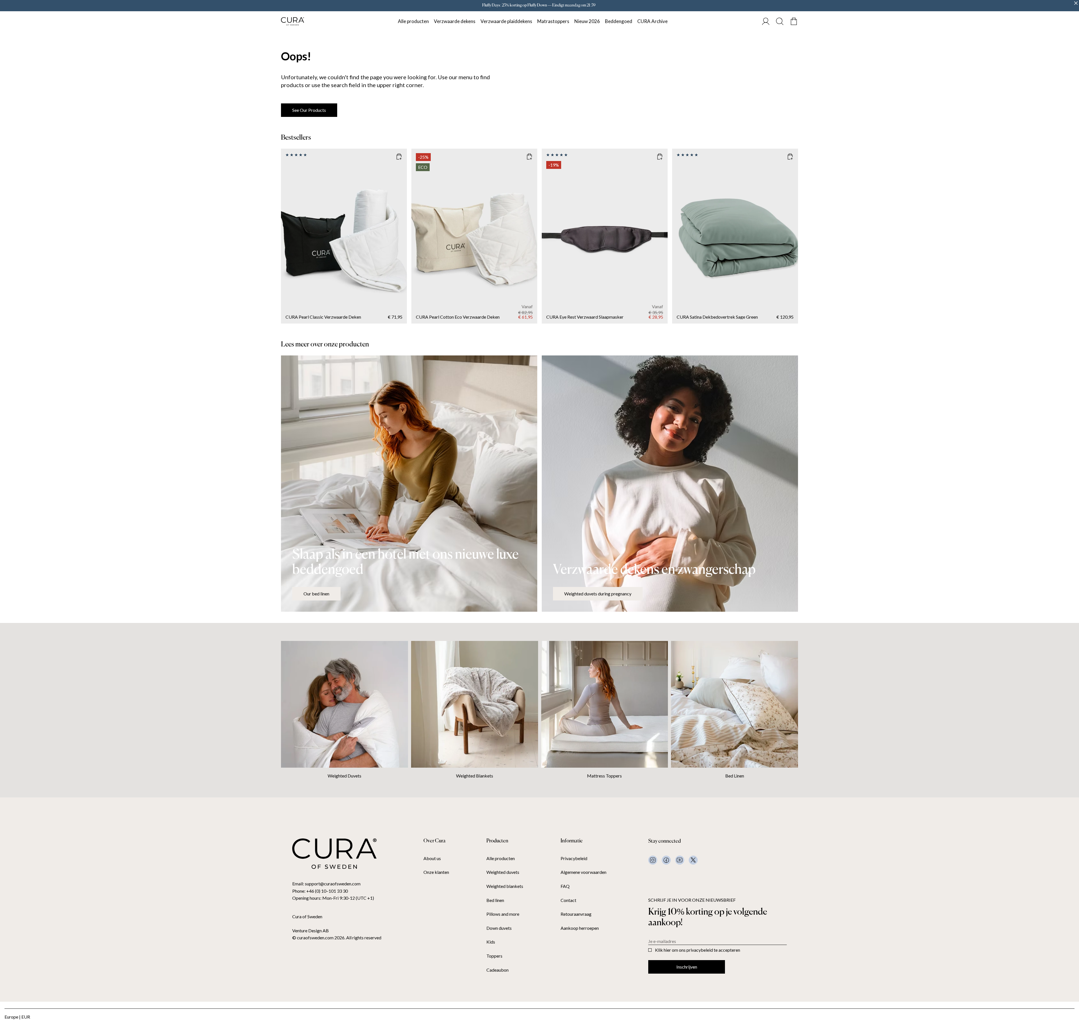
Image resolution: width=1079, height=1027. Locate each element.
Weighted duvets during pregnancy (597, 593)
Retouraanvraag (576, 914)
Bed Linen (734, 775)
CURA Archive (652, 21)
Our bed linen (316, 593)
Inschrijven (686, 966)
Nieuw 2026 (587, 21)
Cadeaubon (497, 970)
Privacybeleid (574, 858)
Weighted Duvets (344, 775)
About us (432, 858)
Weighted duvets (502, 872)
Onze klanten (436, 872)
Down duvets (499, 928)
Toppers (494, 956)
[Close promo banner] (1076, 3)
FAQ (565, 886)
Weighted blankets (504, 886)
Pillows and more (502, 914)
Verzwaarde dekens (454, 21)
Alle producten (413, 21)
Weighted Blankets (474, 775)
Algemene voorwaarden (583, 872)
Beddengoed (618, 21)
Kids (490, 942)
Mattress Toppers (604, 775)
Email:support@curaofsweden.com (326, 883)
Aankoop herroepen (580, 928)
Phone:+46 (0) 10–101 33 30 (320, 891)
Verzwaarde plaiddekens (506, 21)
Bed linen (495, 900)
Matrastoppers (553, 21)
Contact (568, 900)
